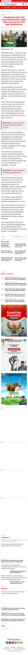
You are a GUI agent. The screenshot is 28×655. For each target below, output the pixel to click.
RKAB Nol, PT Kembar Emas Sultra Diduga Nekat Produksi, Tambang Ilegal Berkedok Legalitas (13, 614)
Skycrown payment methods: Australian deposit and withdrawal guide (20, 245)
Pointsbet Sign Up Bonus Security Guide (7, 251)
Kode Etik (20, 647)
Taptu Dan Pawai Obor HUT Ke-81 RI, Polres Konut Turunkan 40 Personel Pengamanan (15, 295)
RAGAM (3, 14)
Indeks (7, 647)
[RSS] (21, 642)
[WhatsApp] (18, 642)
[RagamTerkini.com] (10, 4)
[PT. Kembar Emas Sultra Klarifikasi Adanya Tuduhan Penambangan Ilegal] (14, 598)
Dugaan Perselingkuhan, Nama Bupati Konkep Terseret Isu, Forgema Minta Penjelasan (15, 278)
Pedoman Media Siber (19, 649)
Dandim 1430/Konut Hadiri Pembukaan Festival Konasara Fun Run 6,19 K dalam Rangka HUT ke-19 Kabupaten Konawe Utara (17, 582)
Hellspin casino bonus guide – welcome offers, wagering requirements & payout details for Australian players (6, 245)
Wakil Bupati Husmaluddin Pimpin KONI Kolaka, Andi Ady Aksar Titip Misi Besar (16, 284)
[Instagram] (15, 642)
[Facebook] (7, 642)
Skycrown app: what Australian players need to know (20, 252)
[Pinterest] (13, 642)
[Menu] (2, 4)
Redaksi (13, 647)
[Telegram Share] (22, 236)
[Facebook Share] (13, 236)
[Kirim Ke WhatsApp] (25, 236)
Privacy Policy (7, 649)
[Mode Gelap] (23, 4)
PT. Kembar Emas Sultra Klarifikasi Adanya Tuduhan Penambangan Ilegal (13, 609)
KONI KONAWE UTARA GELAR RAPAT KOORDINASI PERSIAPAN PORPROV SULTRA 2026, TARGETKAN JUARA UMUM (18, 572)
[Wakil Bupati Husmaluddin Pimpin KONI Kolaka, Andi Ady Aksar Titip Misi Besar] (14, 550)
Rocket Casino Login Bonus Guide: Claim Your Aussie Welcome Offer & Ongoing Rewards (20, 259)
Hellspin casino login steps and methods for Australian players (7, 259)
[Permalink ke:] (2, 27)
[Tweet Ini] (16, 236)
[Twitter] (10, 642)
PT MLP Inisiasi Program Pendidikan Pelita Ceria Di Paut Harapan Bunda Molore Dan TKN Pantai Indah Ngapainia (15, 300)
